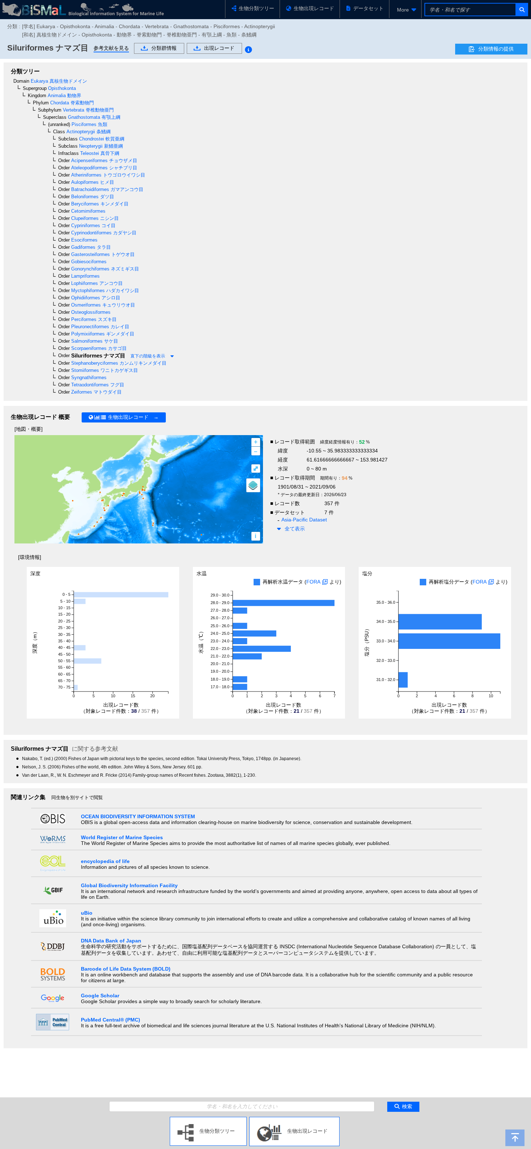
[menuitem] (405, 10)
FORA (313, 582)
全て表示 (295, 529)
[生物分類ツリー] (208, 1120)
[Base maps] (253, 485)
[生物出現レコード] (294, 1120)
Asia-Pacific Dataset (304, 520)
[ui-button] (521, 10)
